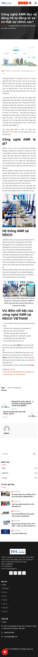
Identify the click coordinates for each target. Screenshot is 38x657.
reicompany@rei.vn (10, 637)
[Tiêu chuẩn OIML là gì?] (5, 531)
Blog (25, 71)
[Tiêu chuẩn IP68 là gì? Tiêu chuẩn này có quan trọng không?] (5, 513)
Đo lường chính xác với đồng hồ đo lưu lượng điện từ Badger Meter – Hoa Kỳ (24, 496)
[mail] (25, 3)
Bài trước (14, 409)
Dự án (4, 596)
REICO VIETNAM (11, 132)
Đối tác (5, 600)
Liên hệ (5, 611)
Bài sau (5, 417)
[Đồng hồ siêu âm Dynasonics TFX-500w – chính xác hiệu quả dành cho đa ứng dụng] (5, 523)
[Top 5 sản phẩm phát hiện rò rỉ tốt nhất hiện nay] (5, 503)
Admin (6, 433)
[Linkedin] (14, 390)
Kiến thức (29, 71)
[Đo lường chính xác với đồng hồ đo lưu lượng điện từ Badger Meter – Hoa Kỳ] (5, 493)
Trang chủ (4, 26)
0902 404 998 (9, 632)
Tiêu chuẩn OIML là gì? (19, 533)
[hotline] (20, 3)
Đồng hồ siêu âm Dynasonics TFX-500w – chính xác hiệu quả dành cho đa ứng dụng (24, 526)
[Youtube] (16, 390)
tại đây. (31, 365)
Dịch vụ (5, 592)
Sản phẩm (6, 588)
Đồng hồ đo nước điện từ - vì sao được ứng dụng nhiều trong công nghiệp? (23, 403)
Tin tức (4, 478)
